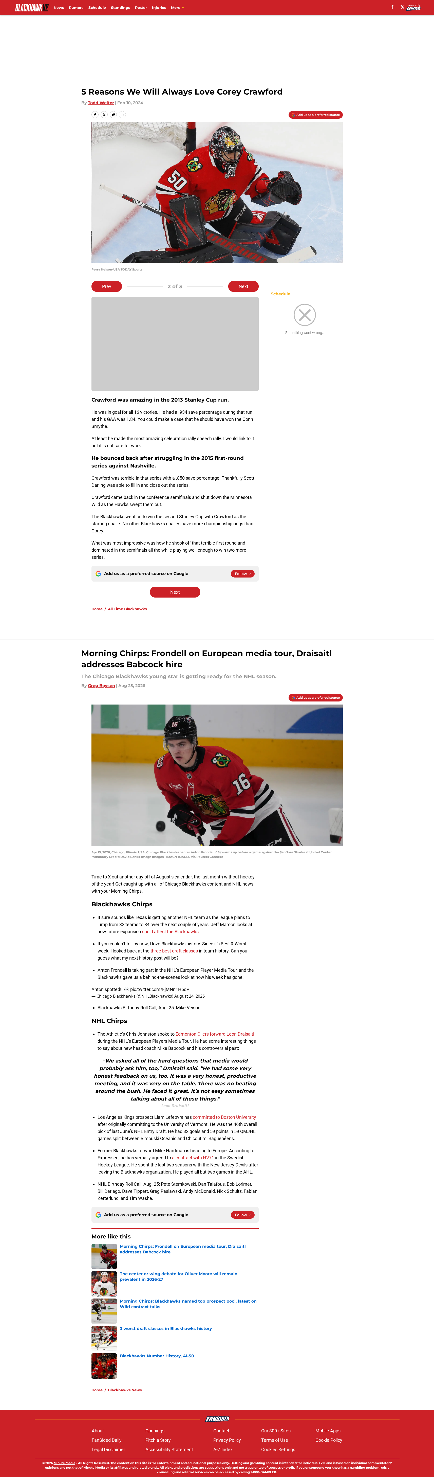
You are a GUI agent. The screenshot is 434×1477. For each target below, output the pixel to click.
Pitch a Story (158, 1440)
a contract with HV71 (193, 1157)
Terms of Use (274, 1440)
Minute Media (64, 1463)
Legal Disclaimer (108, 1449)
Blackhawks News (125, 1390)
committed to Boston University (224, 1117)
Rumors (76, 7)
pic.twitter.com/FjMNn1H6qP (159, 989)
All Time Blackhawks (127, 609)
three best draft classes (174, 950)
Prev (106, 286)
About (98, 1430)
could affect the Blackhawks (170, 931)
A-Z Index (223, 1449)
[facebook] (392, 7)
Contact (221, 1430)
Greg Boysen (101, 685)
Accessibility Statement (169, 1449)
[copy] (122, 114)
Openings (154, 1430)
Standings (120, 7)
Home (97, 609)
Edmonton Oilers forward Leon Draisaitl (215, 1034)
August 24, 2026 (189, 996)
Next (243, 286)
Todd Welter (101, 102)
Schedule (97, 7)
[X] (403, 7)
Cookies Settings (278, 1449)
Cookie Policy (328, 1440)
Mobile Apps (328, 1430)
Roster (141, 7)
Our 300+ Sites (276, 1430)
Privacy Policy (227, 1440)
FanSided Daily (107, 1440)
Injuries (159, 7)
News (59, 7)
